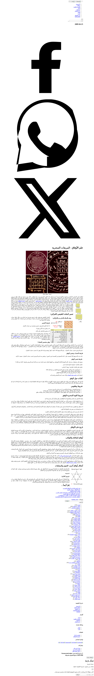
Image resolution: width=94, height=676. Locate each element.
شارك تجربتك (77, 648)
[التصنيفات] (78, 1)
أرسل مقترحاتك (76, 651)
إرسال (77, 674)
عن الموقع (77, 609)
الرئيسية (78, 606)
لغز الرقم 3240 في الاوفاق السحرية (71, 488)
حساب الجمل (69, 301)
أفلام (79, 628)
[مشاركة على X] (47, 244)
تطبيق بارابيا (77, 635)
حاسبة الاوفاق (21, 301)
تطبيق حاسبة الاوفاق (75, 491)
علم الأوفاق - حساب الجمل (73, 489)
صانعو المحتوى (76, 610)
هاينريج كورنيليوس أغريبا (65, 455)
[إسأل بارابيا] (90, 657)
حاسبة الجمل (38, 301)
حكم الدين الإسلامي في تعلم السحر (71, 494)
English (78, 611)
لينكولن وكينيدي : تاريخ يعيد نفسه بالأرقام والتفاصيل (67, 496)
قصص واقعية (77, 619)
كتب (79, 629)
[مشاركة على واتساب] (47, 171)
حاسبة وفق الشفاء (72, 375)
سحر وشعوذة (75, 499)
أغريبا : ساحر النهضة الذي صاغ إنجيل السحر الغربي (68, 492)
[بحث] (73, 1)
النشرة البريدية (76, 649)
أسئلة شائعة (77, 607)
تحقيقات (78, 620)
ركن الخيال (77, 622)
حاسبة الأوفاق (17, 336)
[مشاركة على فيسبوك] (47, 98)
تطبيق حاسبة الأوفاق (71, 462)
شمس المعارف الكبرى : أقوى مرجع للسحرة (69, 495)
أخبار (79, 617)
